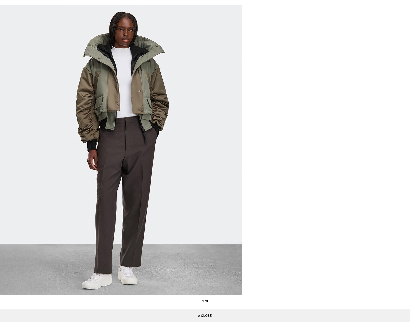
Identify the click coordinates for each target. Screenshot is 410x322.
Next (405, 153)
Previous (4, 153)
